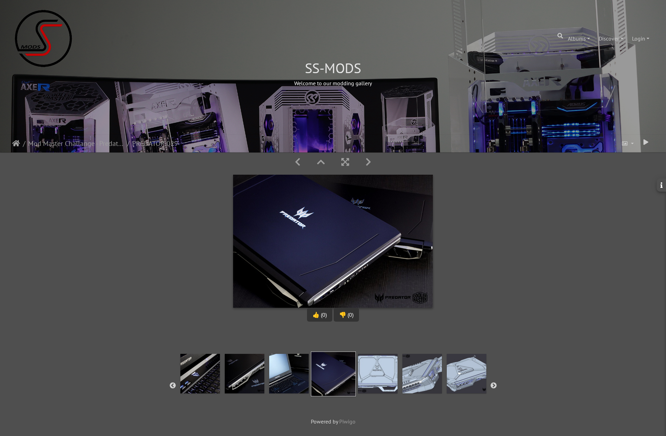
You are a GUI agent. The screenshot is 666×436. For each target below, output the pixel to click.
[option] (200, 384)
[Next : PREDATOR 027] (368, 162)
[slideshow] (646, 142)
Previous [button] (172, 385)
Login (638, 38)
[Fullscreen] (345, 162)
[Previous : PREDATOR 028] (298, 162)
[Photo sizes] (627, 143)
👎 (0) (346, 314)
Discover (609, 38)
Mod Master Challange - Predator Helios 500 (76, 143)
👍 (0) (320, 314)
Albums (577, 38)
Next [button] (493, 385)
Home (16, 143)
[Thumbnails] (321, 162)
